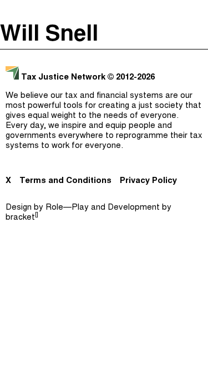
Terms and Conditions (65, 181)
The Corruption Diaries (101, 126)
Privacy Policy (148, 181)
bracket (22, 218)
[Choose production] (194, 52)
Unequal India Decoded (101, 149)
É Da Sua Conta (101, 82)
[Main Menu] (196, 11)
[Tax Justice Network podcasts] (12, 11)
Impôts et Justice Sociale (101, 104)
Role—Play (67, 208)
